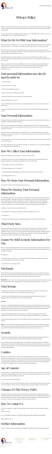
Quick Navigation (44, 5)
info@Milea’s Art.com (35, 144)
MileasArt (22, 438)
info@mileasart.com (32, 439)
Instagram (45, 439)
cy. (18, 441)
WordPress (20, 442)
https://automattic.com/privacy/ (36, 327)
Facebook (48, 438)
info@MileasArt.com (5, 69)
